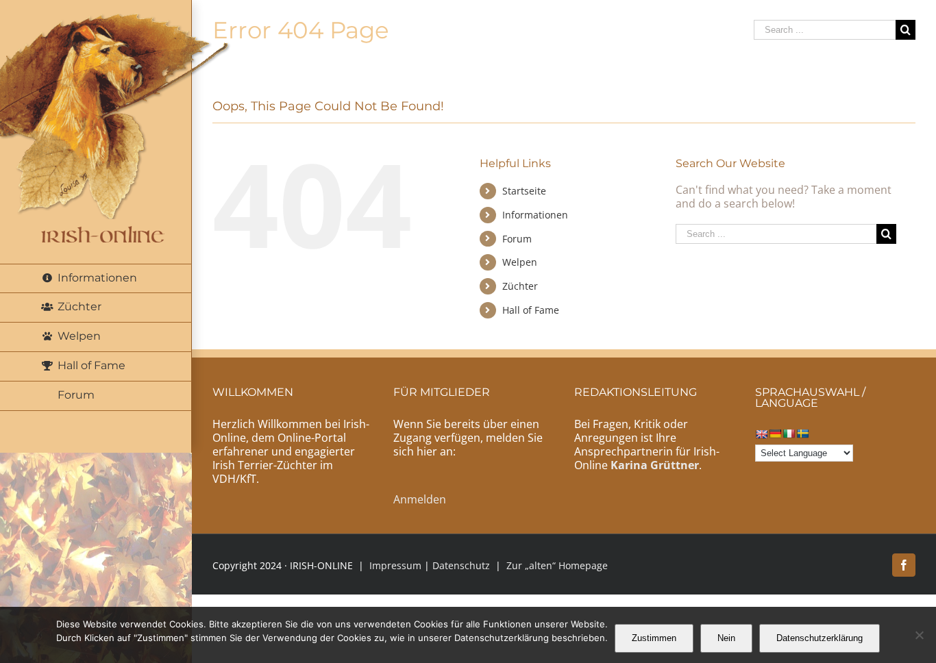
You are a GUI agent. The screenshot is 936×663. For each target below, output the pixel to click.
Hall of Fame (530, 309)
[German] (775, 433)
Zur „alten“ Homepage (557, 565)
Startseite (524, 190)
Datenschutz (461, 565)
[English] (761, 434)
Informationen (535, 214)
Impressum (395, 565)
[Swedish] (802, 433)
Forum (517, 238)
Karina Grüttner (655, 465)
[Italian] (789, 433)
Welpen (519, 261)
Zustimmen (654, 638)
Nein (726, 638)
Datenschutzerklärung (819, 638)
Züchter (520, 285)
